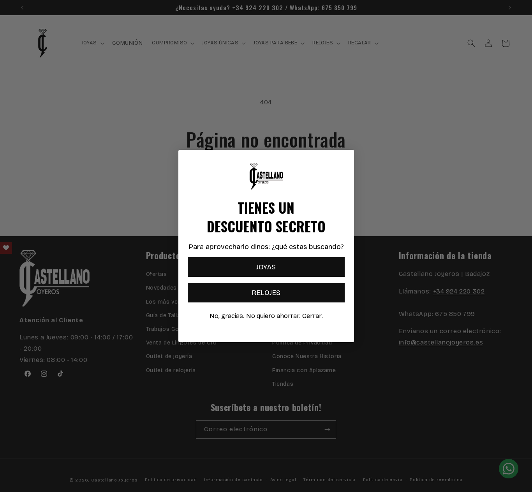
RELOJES (266, 292)
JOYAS (266, 267)
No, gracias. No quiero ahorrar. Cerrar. (266, 316)
